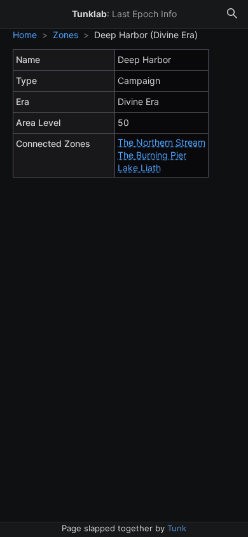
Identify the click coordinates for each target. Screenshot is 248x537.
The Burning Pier (152, 155)
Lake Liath (139, 167)
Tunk (176, 528)
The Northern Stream (161, 142)
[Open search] (232, 14)
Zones (65, 34)
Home (25, 34)
